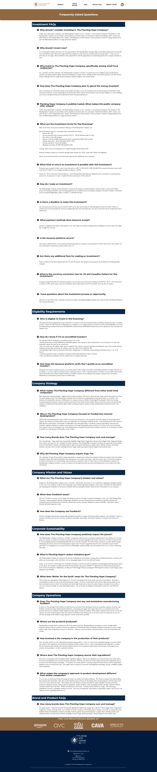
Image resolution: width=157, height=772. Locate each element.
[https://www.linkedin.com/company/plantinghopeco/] (122, 4)
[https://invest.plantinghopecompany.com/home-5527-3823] (41, 4)
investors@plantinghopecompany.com (79, 751)
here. (73, 246)
